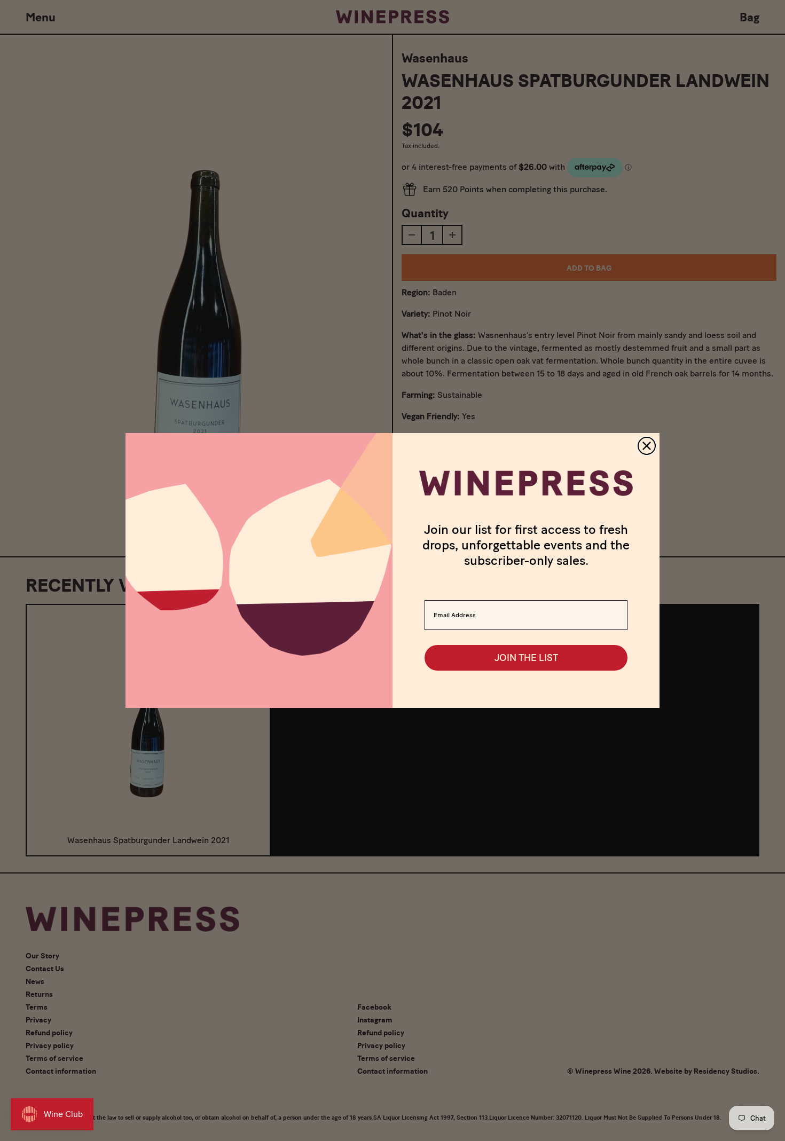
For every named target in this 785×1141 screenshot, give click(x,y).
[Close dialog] (646, 445)
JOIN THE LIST (526, 658)
